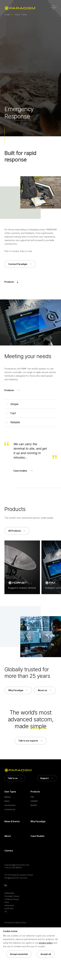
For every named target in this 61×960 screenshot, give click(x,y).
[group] (22, 567)
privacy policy (46, 943)
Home (7, 15)
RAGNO (33, 805)
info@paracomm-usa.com (15, 878)
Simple (14, 404)
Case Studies (37, 836)
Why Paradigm (37, 821)
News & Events (12, 821)
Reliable (15, 422)
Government (9, 805)
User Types (21, 15)
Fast (13, 413)
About (7, 836)
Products (35, 791)
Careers (8, 850)
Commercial (9, 809)
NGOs (7, 801)
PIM (32, 797)
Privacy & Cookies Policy (15, 922)
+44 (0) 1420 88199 (13, 867)
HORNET (34, 801)
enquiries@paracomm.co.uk (16, 865)
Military (7, 797)
